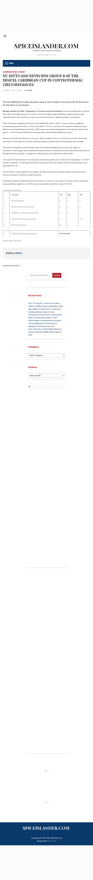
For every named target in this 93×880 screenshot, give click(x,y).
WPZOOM (52, 841)
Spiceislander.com (46, 46)
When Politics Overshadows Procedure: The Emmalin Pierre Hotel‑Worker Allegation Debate (45, 323)
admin (29, 90)
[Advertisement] (46, 17)
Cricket (22, 72)
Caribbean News (10, 72)
